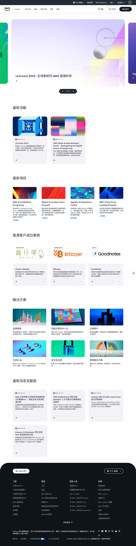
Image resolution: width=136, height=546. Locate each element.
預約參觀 (73, 218)
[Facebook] (102, 531)
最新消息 (16, 506)
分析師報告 (45, 510)
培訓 (43, 490)
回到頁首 (66, 522)
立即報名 (16, 220)
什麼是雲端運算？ (19, 490)
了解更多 (45, 218)
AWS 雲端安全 (18, 502)
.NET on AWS (74, 494)
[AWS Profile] (130, 2)
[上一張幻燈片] (61, 91)
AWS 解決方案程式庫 (49, 498)
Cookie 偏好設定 (53, 539)
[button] (28, 9)
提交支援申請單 (104, 490)
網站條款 (24, 539)
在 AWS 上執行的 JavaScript (80, 510)
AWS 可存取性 (103, 506)
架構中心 (44, 502)
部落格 (15, 510)
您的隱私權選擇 (35, 539)
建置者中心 (74, 486)
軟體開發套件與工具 (77, 490)
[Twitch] (112, 531)
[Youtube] (116, 531)
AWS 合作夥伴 (46, 514)
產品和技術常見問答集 (49, 506)
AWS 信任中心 (46, 494)
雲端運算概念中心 (19, 498)
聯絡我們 (101, 486)
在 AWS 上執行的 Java (78, 502)
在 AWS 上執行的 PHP (78, 506)
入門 (43, 486)
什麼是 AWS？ (18, 486)
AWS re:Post (102, 494)
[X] (99, 531)
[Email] (99, 535)
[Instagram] (109, 531)
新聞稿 (15, 514)
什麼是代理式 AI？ (20, 494)
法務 (100, 510)
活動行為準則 (103, 514)
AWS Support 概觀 (105, 502)
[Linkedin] (106, 531)
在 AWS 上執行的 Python (79, 498)
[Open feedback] (134, 273)
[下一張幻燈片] (74, 91)
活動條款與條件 (104, 518)
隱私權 (15, 539)
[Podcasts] (119, 531)
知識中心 (101, 498)
